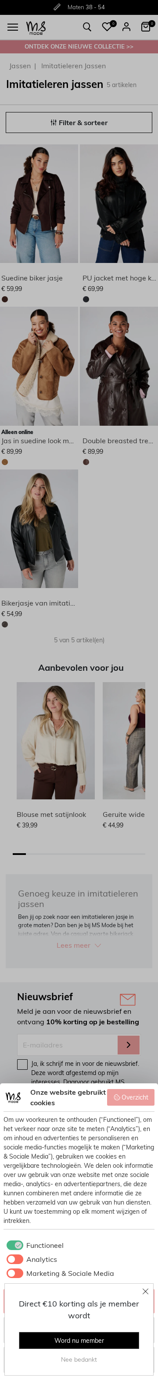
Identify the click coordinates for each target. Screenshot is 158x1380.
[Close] (145, 1291)
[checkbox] (34, 1245)
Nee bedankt (79, 1359)
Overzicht (135, 1097)
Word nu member (79, 1341)
